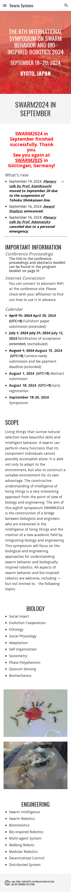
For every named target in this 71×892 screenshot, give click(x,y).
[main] (35, 52)
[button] (4, 5)
